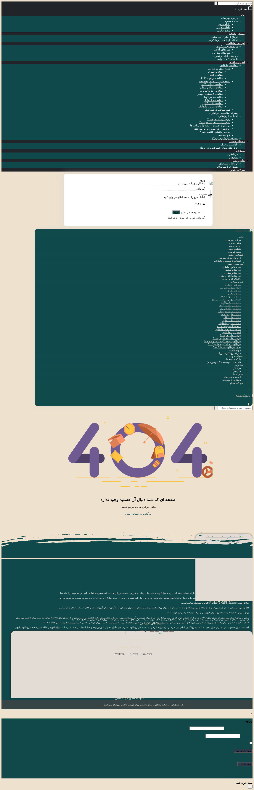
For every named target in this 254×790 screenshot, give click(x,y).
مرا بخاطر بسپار (239, 743)
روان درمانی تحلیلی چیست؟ (214, 122)
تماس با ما (239, 160)
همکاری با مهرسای (227, 166)
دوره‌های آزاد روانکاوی (225, 56)
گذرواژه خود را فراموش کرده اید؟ (186, 217)
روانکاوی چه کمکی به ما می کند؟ (212, 128)
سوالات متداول (237, 170)
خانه (242, 14)
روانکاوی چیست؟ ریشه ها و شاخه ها (210, 125)
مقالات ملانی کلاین (212, 103)
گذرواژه (200, 188)
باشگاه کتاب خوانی (227, 59)
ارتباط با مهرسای (228, 163)
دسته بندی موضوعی (219, 68)
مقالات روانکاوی (229, 65)
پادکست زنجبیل (229, 144)
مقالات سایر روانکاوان (210, 106)
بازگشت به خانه (236, 770)
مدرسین (233, 157)
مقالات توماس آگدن (212, 84)
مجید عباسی (223, 30)
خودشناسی (224, 135)
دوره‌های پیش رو (221, 52)
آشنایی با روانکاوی (228, 116)
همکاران (240, 151)
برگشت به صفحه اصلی (138, 513)
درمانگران (232, 154)
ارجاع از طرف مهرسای (225, 37)
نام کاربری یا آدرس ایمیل (191, 183)
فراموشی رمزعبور (234, 776)
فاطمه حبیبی (223, 27)
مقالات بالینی (216, 75)
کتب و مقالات (237, 62)
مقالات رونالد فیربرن (211, 90)
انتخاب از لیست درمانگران (223, 40)
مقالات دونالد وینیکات (211, 87)
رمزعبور (247, 736)
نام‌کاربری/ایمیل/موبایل (239, 728)
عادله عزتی (224, 24)
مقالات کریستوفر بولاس (210, 94)
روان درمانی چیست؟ (218, 119)
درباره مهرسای (229, 18)
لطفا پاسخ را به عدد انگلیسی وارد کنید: (184, 197)
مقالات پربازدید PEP (212, 78)
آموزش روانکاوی (235, 43)
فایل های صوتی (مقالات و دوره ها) (219, 147)
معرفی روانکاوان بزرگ (225, 138)
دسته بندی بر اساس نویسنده (214, 81)
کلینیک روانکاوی (236, 33)
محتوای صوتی (237, 141)
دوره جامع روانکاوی (227, 46)
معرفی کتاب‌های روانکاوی (223, 113)
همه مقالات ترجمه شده (217, 109)
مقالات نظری (215, 71)
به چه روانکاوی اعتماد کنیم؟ (215, 132)
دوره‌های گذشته (221, 49)
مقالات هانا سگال (213, 100)
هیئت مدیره (231, 21)
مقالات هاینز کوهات (212, 97)
